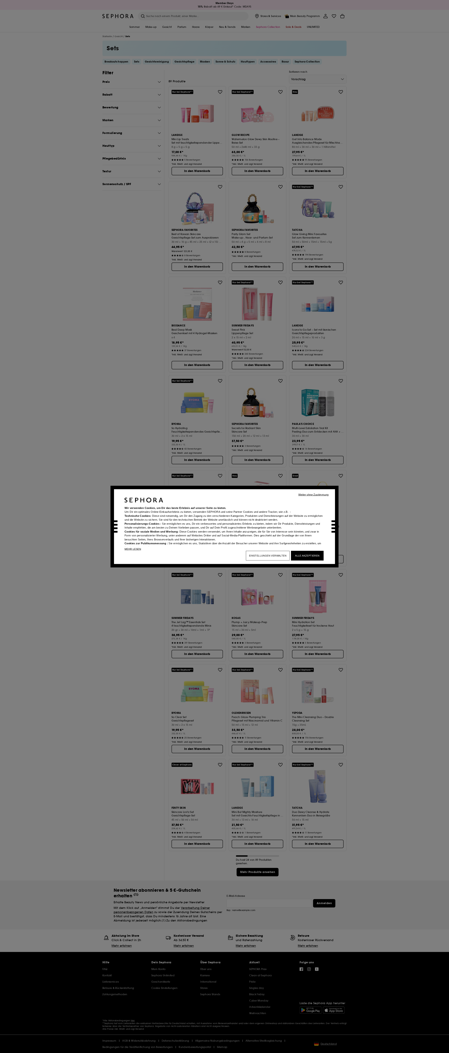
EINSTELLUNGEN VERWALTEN (267, 555)
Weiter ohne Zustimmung (313, 494)
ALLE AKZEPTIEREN (307, 555)
